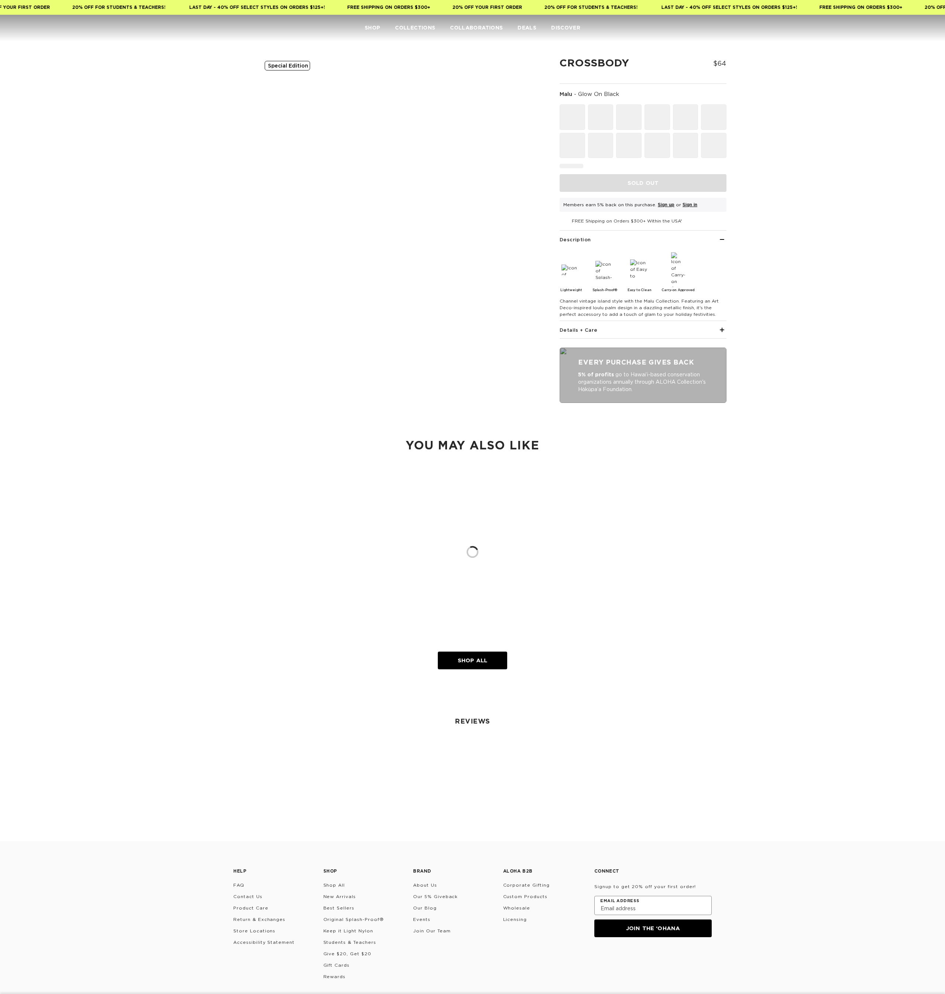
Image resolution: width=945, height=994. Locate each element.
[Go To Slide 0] (235, 73)
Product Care (250, 907)
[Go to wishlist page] (914, 28)
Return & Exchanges (259, 919)
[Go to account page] (899, 28)
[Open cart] (928, 28)
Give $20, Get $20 (347, 953)
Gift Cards (336, 965)
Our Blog (425, 907)
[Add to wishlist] (530, 67)
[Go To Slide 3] (235, 175)
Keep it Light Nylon (348, 930)
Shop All (472, 660)
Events (421, 919)
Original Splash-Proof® (353, 919)
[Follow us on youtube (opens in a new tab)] (652, 957)
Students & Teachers (349, 942)
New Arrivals (339, 896)
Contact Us (247, 896)
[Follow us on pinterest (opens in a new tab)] (670, 957)
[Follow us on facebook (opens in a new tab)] (635, 957)
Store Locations (254, 930)
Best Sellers (339, 907)
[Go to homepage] (28, 28)
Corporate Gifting (526, 885)
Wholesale (516, 907)
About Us (425, 885)
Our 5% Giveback (435, 896)
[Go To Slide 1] (235, 107)
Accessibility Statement (264, 942)
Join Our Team (431, 930)
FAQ (238, 885)
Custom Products (525, 896)
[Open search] (884, 28)
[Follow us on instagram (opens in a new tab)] (599, 957)
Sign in (690, 204)
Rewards (334, 976)
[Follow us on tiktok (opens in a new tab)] (617, 957)
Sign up (666, 204)
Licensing (515, 919)
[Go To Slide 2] (235, 141)
